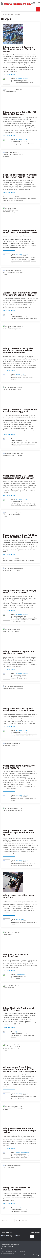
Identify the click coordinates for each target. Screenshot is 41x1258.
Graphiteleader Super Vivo (23, 257)
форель (13, 379)
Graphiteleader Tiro (21, 1096)
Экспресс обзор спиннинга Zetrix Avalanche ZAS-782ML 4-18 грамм (20, 293)
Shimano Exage (32, 1156)
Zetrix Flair (19, 143)
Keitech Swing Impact (31, 318)
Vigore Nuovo (19, 798)
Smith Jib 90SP (26, 261)
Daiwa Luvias (28, 865)
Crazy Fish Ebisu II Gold (14, 560)
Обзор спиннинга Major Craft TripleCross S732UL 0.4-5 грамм (18, 476)
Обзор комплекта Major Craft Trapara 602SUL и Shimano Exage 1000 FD (19, 1130)
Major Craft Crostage (22, 863)
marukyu (31, 143)
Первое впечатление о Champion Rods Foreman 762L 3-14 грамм (20, 175)
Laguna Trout (19, 677)
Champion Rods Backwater (23, 442)
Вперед (24, 1221)
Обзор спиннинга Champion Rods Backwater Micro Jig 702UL (20, 410)
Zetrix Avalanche (20, 318)
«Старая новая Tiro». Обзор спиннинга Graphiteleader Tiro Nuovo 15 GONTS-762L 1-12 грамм (19, 1069)
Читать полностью (9, 74)
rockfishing (26, 82)
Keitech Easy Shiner (16, 261)
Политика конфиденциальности (11, 1244)
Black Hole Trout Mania (22, 1035)
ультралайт (19, 82)
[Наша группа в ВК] (32, 1236)
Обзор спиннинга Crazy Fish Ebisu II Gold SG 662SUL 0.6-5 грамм (20, 536)
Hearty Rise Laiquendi (22, 378)
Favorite (18, 978)
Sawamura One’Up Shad (28, 259)
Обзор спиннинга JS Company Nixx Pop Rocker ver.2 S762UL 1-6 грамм (19, 49)
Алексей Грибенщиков (22, 1152)
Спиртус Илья (20, 374)
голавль (30, 378)
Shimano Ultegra (27, 198)
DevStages (36, 1255)
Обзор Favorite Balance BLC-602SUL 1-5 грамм (17, 1188)
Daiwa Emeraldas (21, 922)
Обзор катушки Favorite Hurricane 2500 (15, 955)
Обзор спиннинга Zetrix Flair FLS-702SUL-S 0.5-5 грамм (20, 113)
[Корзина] (37, 4)
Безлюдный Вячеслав (22, 78)
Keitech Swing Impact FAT (18, 200)
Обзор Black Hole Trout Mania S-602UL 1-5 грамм (19, 1009)
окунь (31, 82)
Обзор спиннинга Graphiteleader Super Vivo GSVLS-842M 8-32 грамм (20, 231)
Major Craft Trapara (21, 1156)
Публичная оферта (7, 1246)
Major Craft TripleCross (22, 503)
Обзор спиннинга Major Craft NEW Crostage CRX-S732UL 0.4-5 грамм (18, 832)
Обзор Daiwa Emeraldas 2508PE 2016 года (18, 896)
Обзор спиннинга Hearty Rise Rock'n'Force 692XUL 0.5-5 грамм (19, 709)
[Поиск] (38, 9)
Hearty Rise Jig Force (21, 618)
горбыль (13, 444)
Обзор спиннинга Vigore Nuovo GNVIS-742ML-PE (19, 766)
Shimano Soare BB (16, 145)
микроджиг (25, 145)
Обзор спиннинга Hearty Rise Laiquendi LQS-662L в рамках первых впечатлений (18, 350)
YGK (35, 798)
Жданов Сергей (20, 974)
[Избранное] (32, 3)
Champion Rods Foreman (15, 198)
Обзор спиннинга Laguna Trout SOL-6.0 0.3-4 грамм (19, 652)
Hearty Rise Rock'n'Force (22, 734)
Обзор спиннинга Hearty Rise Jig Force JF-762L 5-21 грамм (19, 591)
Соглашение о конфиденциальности (12, 1249)
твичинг (13, 800)
